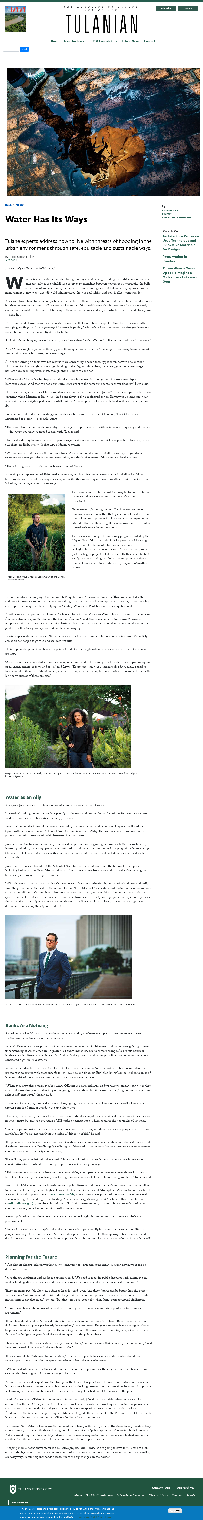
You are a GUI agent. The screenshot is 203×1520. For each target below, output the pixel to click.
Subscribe (165, 8)
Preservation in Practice (175, 258)
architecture (170, 210)
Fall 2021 (19, 204)
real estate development (176, 217)
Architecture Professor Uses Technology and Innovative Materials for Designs (181, 243)
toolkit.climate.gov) (19, 1204)
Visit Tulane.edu (20, 1502)
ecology (167, 213)
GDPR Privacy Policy (101, 1516)
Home (55, 41)
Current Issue (161, 1488)
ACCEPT (175, 1510)
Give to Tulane (158, 1496)
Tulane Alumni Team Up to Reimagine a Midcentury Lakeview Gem (180, 275)
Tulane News (130, 41)
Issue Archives (74, 41)
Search (190, 1496)
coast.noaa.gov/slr (62, 1195)
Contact (149, 41)
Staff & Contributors (103, 41)
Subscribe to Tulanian (131, 1496)
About (78, 1496)
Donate (188, 8)
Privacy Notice (82, 1516)
